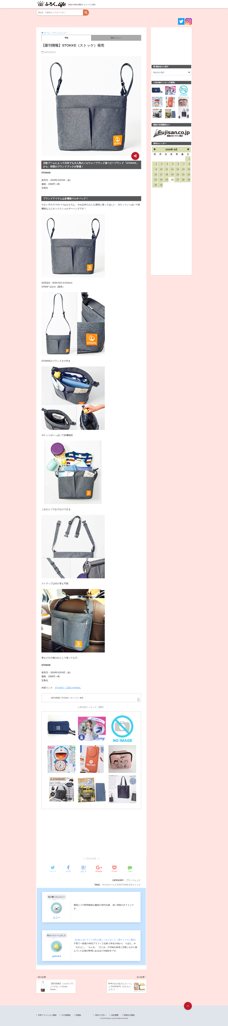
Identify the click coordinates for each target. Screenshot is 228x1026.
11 (167, 169)
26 (172, 179)
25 (167, 179)
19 (172, 174)
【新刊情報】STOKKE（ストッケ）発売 (66, 698)
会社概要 (115, 1015)
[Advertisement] (91, 831)
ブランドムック (133, 880)
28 (183, 179)
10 (161, 169)
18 (167, 174)
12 (172, 169)
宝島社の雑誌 (129, 1015)
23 (156, 179)
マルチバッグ (110, 884)
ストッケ (136, 884)
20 (178, 174)
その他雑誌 (66, 1015)
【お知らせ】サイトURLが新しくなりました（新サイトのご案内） (105, 939)
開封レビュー (116, 38)
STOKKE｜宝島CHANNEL (68, 688)
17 (161, 174)
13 (178, 169)
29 (189, 179)
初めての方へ (100, 1015)
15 (189, 169)
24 (161, 179)
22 (189, 174)
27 (178, 179)
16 (156, 174)
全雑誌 (78, 1015)
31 (161, 185)
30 (156, 185)
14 (183, 169)
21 (183, 174)
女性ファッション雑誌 (47, 1015)
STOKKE (124, 884)
